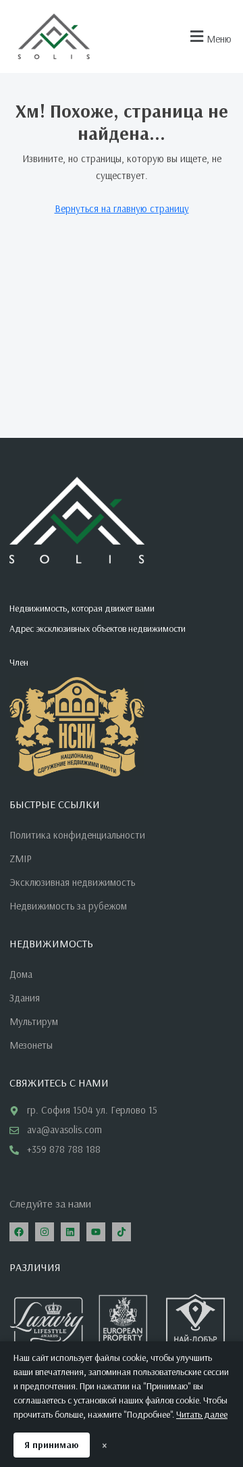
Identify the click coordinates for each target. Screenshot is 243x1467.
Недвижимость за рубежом (68, 905)
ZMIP (20, 858)
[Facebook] (18, 1231)
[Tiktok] (121, 1231)
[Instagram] (44, 1231)
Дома (20, 974)
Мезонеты (31, 1045)
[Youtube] (95, 1231)
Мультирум (33, 1021)
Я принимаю (51, 1445)
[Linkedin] (70, 1231)
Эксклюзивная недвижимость (72, 882)
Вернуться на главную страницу (122, 208)
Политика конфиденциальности (77, 834)
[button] (209, 36)
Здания (24, 997)
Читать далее (201, 1414)
